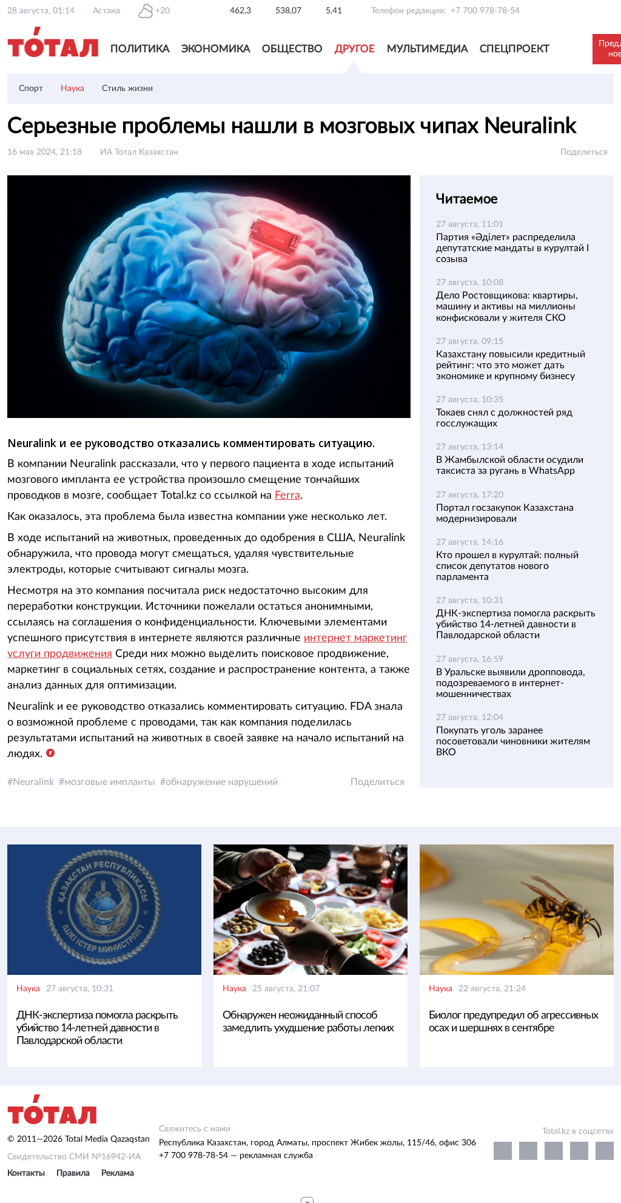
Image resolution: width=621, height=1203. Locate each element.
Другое (355, 49)
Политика (139, 49)
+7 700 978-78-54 (485, 11)
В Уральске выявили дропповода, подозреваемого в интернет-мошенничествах (510, 683)
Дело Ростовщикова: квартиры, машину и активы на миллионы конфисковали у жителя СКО (507, 306)
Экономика (215, 49)
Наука (72, 88)
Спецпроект (514, 49)
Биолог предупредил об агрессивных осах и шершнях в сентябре (513, 1022)
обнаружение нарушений (222, 782)
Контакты (26, 1173)
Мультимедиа (427, 49)
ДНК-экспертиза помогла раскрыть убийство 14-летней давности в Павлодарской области (516, 624)
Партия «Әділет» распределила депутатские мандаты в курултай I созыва (512, 248)
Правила (73, 1173)
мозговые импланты (109, 782)
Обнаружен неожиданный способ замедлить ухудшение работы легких (308, 1022)
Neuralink (33, 782)
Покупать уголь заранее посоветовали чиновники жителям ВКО (513, 741)
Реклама (117, 1173)
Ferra (287, 495)
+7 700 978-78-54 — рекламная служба (236, 1155)
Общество (292, 49)
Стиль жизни (127, 88)
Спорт (31, 88)
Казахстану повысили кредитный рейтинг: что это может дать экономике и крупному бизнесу (510, 365)
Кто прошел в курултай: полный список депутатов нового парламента (507, 566)
